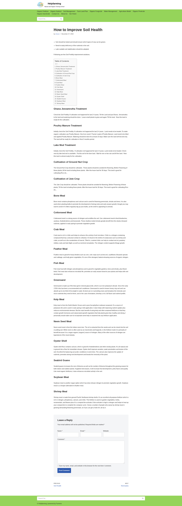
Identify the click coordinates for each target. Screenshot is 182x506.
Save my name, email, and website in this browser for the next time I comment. (85, 466)
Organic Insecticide (43, 14)
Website (106, 431)
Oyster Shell (60, 96)
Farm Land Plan (82, 11)
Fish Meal (60, 87)
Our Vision (72, 14)
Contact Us (55, 14)
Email (82, 431)
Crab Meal (59, 82)
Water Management (110, 11)
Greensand (60, 89)
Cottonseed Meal (61, 80)
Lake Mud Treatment (62, 71)
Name (59, 431)
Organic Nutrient (55, 11)
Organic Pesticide (139, 11)
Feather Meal (60, 85)
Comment (61, 439)
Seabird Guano (61, 99)
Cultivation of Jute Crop (63, 75)
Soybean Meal (61, 101)
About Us (64, 14)
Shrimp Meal (60, 103)
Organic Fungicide (96, 11)
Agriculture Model (125, 11)
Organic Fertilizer (43, 11)
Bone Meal (59, 78)
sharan (57, 34)
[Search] (61, 19)
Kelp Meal (60, 92)
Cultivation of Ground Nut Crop (65, 73)
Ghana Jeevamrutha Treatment (65, 66)
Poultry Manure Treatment (64, 69)
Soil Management (69, 11)
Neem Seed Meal (62, 94)
